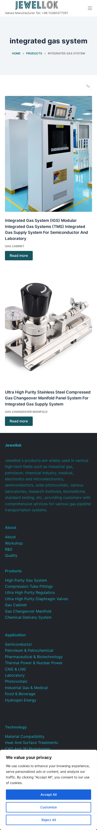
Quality (11, 555)
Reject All (48, 820)
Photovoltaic (16, 681)
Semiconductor (18, 644)
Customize (48, 807)
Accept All (48, 794)
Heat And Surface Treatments (31, 742)
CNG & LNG (15, 669)
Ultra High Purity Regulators (30, 592)
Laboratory (15, 675)
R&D (8, 549)
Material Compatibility (24, 736)
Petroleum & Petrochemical (29, 650)
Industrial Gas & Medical (26, 687)
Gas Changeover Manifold (26, 411)
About (10, 536)
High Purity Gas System (26, 580)
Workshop (14, 543)
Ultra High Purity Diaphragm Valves (36, 598)
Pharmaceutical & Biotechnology (34, 656)
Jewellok (13, 445)
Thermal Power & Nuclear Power (34, 662)
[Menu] (90, 8)
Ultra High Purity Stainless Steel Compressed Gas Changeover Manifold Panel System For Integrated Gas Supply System (48, 398)
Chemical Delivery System (28, 617)
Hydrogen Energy (20, 700)
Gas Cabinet (14, 246)
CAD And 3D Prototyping (27, 749)
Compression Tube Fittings (29, 586)
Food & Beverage (20, 693)
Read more (19, 255)
